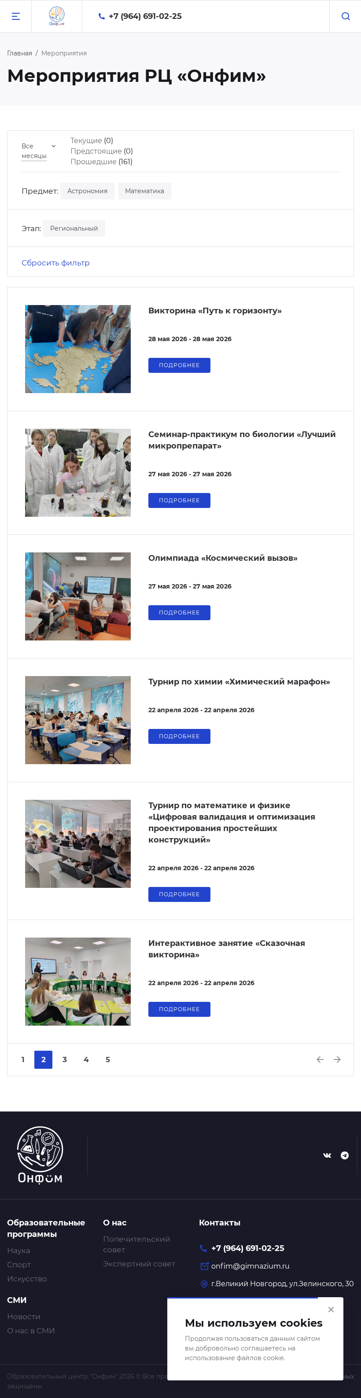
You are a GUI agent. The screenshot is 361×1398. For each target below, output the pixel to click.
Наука (18, 1250)
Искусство (27, 1278)
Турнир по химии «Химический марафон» (239, 682)
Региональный (74, 228)
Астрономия (87, 191)
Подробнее (179, 365)
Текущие (86, 140)
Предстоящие (96, 151)
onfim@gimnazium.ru (250, 1266)
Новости (24, 1316)
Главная (19, 53)
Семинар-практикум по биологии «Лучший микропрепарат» (242, 440)
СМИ (17, 1300)
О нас (115, 1223)
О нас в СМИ (31, 1330)
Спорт (19, 1264)
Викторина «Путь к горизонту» (215, 311)
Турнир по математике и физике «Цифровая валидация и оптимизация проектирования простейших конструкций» (231, 823)
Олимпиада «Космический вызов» (223, 558)
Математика (144, 191)
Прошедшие (93, 162)
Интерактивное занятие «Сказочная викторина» (226, 949)
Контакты (219, 1223)
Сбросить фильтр (56, 262)
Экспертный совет (139, 1263)
